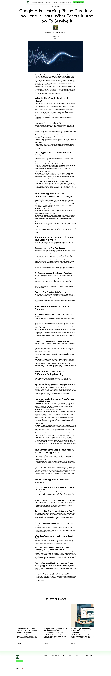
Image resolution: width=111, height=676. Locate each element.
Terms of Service (78, 659)
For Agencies (62, 2)
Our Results (68, 2)
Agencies (65, 659)
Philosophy (45, 659)
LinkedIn (55, 38)
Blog (44, 661)
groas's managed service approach (52, 231)
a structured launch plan (67, 335)
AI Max (54, 389)
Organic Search (47, 2)
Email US (19, 660)
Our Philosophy (34, 2)
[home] (28, 2)
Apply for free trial (78, 2)
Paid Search (40, 2)
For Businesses (55, 2)
